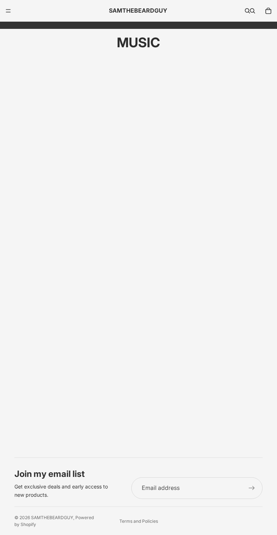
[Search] (247, 11)
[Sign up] (251, 488)
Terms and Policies (138, 521)
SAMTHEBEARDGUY (52, 517)
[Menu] (8, 11)
